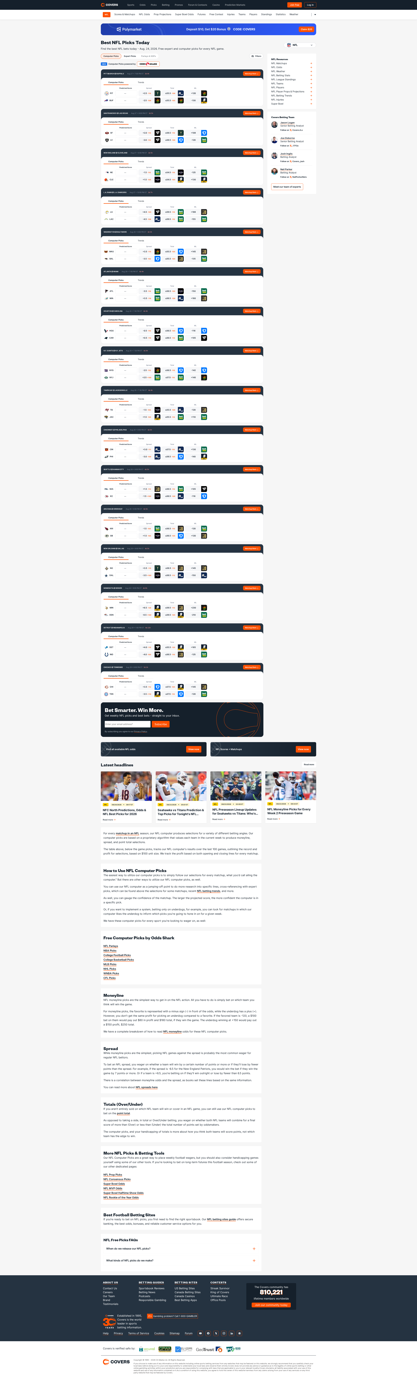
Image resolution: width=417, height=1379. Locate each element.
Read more (310, 765)
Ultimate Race (219, 1296)
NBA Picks (109, 950)
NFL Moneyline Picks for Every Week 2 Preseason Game (289, 811)
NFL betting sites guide (221, 1219)
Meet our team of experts (287, 186)
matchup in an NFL (127, 833)
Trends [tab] (141, 82)
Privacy (118, 1333)
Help (106, 1333)
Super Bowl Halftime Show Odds (123, 1192)
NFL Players (277, 87)
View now (194, 750)
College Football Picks (117, 955)
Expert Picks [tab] (130, 56)
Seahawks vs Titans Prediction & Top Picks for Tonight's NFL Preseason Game (181, 812)
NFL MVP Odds (112, 1188)
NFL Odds (144, 14)
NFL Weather (278, 71)
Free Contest (216, 14)
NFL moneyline (172, 1031)
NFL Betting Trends (281, 95)
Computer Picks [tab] (111, 56)
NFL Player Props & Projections (287, 91)
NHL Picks (109, 968)
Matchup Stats (251, 74)
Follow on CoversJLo (291, 130)
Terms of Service (138, 1333)
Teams (241, 14)
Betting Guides (151, 1282)
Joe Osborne (287, 138)
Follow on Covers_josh (292, 161)
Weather (293, 14)
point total (123, 1113)
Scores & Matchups (124, 14)
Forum (189, 1333)
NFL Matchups (279, 63)
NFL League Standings (283, 79)
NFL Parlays (110, 946)
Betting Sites (186, 1282)
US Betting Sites (185, 1288)
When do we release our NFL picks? (128, 1248)
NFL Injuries (277, 99)
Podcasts (144, 1296)
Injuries (231, 14)
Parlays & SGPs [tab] (148, 56)
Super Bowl (277, 103)
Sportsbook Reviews (151, 1288)
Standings (266, 14)
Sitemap (175, 1333)
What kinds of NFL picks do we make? (129, 1260)
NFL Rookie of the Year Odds (121, 1197)
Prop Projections (162, 14)
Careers (108, 1292)
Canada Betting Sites (188, 1292)
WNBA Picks (111, 973)
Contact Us (110, 1288)
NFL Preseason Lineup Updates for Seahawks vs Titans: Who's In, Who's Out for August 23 (234, 812)
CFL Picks (109, 978)
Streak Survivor (220, 1288)
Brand (106, 1300)
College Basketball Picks (118, 959)
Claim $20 (306, 29)
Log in (310, 4)
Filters (258, 56)
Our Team (109, 1296)
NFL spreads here (147, 1087)
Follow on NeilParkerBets (293, 177)
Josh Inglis (286, 153)
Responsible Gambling (152, 1300)
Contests (218, 1282)
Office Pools (218, 1300)
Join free (294, 4)
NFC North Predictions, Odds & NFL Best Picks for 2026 (124, 812)
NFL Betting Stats (280, 75)
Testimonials (110, 1304)
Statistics (281, 14)
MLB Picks (109, 964)
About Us (110, 1282)
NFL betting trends (208, 891)
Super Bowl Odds (184, 14)
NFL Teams (277, 83)
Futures (202, 14)
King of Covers (219, 1292)
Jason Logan (287, 122)
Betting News (147, 1292)
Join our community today (271, 1305)
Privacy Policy (140, 731)
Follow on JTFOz (289, 145)
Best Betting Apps (186, 1300)
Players (253, 14)
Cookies (159, 1333)
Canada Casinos (185, 1296)
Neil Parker (286, 169)
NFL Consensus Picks (117, 1179)
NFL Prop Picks (112, 1174)
